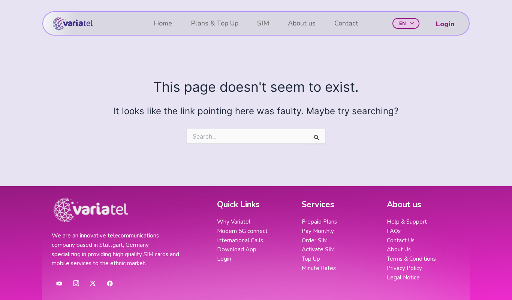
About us (302, 23)
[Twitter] (93, 283)
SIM (263, 23)
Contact (346, 23)
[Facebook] (109, 283)
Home (163, 23)
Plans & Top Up (214, 23)
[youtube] (59, 283)
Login (445, 24)
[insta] (76, 283)
